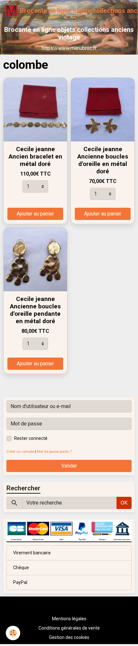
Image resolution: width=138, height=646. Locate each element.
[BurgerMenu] (13, 21)
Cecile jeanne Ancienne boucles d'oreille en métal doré (102, 160)
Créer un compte (20, 452)
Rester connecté (30, 438)
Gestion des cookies (69, 637)
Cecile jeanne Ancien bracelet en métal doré (35, 156)
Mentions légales (69, 618)
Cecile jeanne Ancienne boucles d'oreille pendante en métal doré (35, 310)
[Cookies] (13, 633)
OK (124, 503)
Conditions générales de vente (69, 628)
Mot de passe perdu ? (54, 452)
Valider (69, 466)
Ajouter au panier (35, 214)
